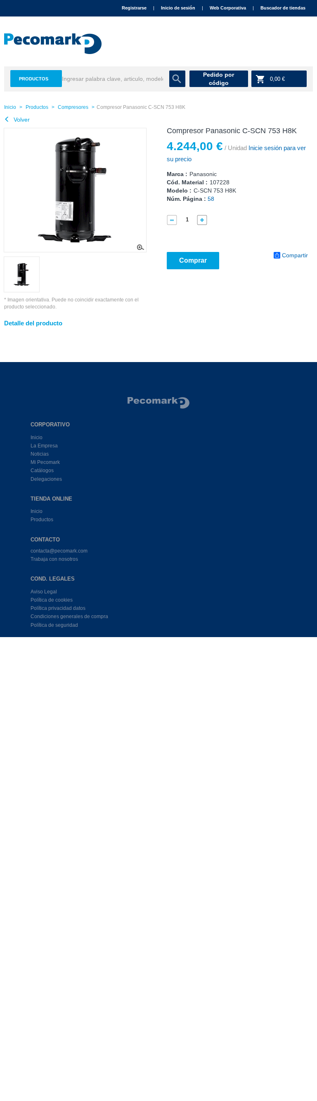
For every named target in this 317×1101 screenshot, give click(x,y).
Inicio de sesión (178, 7)
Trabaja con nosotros (54, 559)
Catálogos (42, 470)
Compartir (295, 255)
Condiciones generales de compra (69, 616)
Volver (21, 119)
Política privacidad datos (58, 608)
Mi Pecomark (45, 462)
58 (211, 198)
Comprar (193, 260)
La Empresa (44, 446)
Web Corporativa (228, 7)
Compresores (73, 107)
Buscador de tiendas (282, 7)
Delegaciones (46, 479)
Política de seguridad (54, 625)
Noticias (40, 454)
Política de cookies (52, 600)
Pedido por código (218, 78)
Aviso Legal (44, 592)
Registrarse (134, 7)
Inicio (10, 107)
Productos (33, 78)
